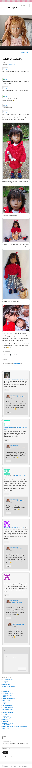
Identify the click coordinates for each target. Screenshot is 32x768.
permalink (19, 365)
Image (4, 62)
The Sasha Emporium (8, 693)
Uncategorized (16, 363)
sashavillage (7, 527)
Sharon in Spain (6, 711)
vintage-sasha (5, 721)
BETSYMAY (5, 697)
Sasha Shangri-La (10, 8)
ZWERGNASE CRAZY (7, 723)
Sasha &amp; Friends (7, 704)
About (9, 48)
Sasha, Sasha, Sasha (7, 718)
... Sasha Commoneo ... (8, 707)
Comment (22, 669)
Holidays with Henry (7, 709)
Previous (22, 52)
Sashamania (5, 702)
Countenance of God (7, 679)
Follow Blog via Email (7, 741)
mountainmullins (6, 365)
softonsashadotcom (7, 688)
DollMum (6, 581)
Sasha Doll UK (6, 725)
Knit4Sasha (5, 681)
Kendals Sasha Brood (7, 712)
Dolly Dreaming (6, 683)
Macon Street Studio (7, 700)
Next (28, 52)
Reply (7, 390)
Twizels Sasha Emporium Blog (10, 698)
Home (4, 48)
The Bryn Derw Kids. (7, 705)
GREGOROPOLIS (6, 684)
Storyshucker (5, 690)
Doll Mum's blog (6, 714)
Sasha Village (5, 716)
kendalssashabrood (9, 427)
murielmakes (7, 379)
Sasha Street (5, 719)
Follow (5, 752)
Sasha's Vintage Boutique (9, 686)
